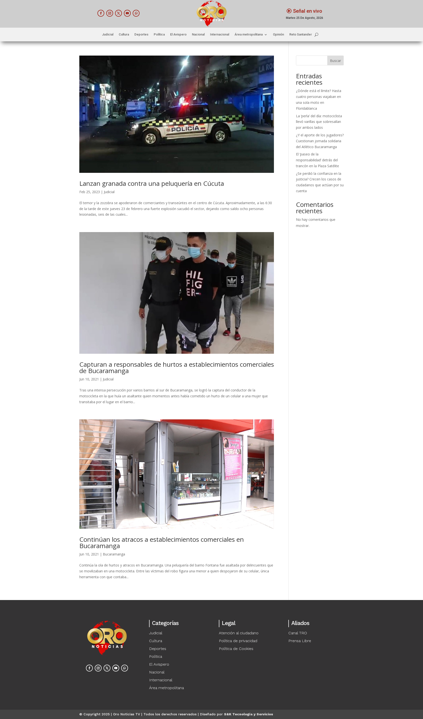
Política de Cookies (236, 648)
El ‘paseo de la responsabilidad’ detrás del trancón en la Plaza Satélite (317, 160)
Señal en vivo (307, 11)
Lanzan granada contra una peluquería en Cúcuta (151, 183)
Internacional (219, 34)
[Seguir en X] (118, 13)
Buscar (335, 60)
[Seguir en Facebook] (100, 13)
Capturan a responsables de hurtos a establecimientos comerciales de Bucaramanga (176, 367)
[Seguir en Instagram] (109, 13)
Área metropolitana (249, 34)
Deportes (141, 34)
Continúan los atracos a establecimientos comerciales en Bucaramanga (161, 542)
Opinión (278, 34)
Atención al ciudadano (238, 633)
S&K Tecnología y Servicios (248, 714)
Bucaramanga (114, 554)
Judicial (107, 34)
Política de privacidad (238, 640)
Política (159, 34)
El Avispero (178, 34)
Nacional (198, 34)
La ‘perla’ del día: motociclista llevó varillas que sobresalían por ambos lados (319, 122)
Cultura (124, 34)
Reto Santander (300, 34)
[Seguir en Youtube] (127, 13)
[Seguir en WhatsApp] (136, 13)
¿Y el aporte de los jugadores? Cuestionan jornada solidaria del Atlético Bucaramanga (320, 141)
